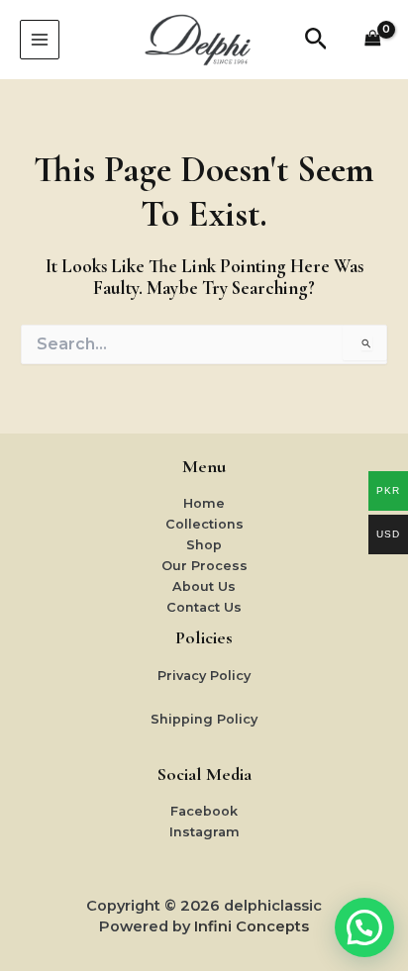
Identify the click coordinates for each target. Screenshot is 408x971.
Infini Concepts (251, 926)
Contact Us (204, 607)
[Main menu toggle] (39, 39)
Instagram (204, 832)
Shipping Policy (204, 719)
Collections (204, 524)
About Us (204, 586)
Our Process (204, 565)
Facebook (204, 811)
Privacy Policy (204, 675)
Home (204, 503)
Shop (204, 544)
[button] (316, 39)
